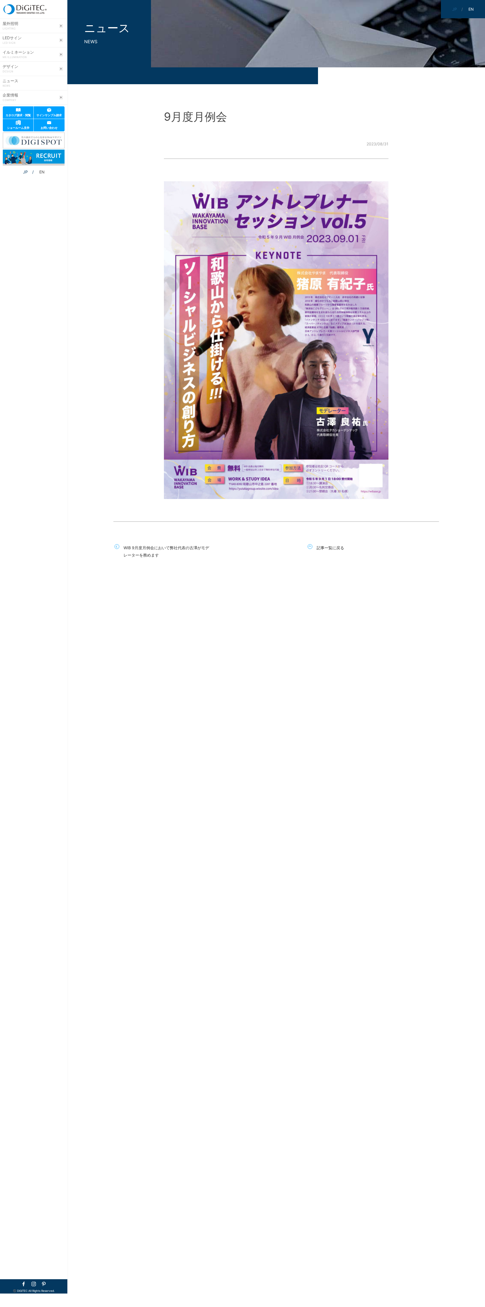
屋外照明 (10, 26)
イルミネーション (18, 54)
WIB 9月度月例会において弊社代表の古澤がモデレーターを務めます (166, 551)
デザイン (10, 69)
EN (42, 172)
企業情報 (10, 97)
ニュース (10, 83)
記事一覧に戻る (330, 547)
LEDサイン (12, 40)
